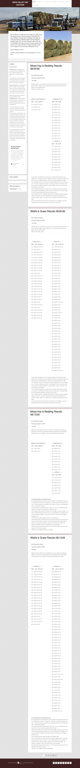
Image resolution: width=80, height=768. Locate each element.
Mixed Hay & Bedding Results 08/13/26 (46, 413)
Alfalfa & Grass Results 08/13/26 (47, 537)
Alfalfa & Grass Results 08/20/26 (47, 211)
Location (67, 1)
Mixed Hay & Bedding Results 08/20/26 (46, 67)
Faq (44, 1)
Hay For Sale (39, 1)
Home (34, 1)
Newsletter (61, 1)
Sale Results (55, 1)
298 (53, 755)
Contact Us (48, 1)
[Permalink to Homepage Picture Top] (40, 20)
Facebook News (36, 5)
